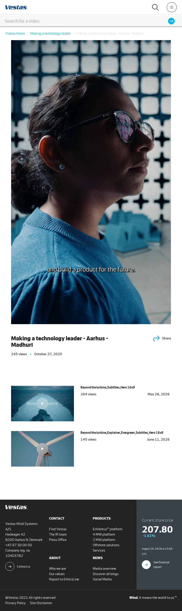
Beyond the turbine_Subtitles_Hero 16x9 (108, 387)
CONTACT (56, 518)
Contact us (23, 566)
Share (166, 338)
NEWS (98, 558)
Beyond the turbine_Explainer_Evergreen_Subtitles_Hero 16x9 (122, 432)
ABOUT (55, 558)
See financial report (161, 565)
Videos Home (15, 33)
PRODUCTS (102, 518)
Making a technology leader (50, 33)
